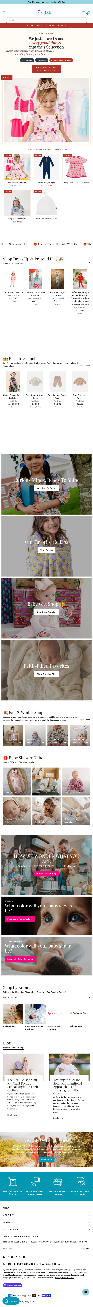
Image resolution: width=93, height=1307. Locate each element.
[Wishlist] (83, 12)
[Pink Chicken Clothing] (57, 1014)
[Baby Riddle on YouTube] (23, 1257)
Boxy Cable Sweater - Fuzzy (35, 397)
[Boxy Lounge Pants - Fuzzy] (57, 381)
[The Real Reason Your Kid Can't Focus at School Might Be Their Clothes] (23, 1067)
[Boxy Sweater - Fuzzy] (80, 381)
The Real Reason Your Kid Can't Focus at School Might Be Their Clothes (22, 1085)
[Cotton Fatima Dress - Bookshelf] (13, 381)
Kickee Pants (9, 1026)
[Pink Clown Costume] (13, 279)
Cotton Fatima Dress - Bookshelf (13, 397)
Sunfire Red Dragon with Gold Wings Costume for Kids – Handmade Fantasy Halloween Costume (79, 298)
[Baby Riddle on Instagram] (8, 1257)
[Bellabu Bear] (80, 1014)
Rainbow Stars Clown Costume (35, 294)
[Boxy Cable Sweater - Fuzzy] (35, 381)
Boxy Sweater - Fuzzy (80, 397)
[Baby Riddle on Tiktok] (16, 1257)
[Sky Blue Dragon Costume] (57, 279)
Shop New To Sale (46, 69)
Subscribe (85, 1249)
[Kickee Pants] (13, 1014)
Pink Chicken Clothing (53, 1028)
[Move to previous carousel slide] (82, 263)
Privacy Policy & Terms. (64, 1277)
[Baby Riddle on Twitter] (20, 1257)
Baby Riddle (30, 1301)
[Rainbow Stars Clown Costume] (35, 279)
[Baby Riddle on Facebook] (4, 1257)
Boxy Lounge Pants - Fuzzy (57, 397)
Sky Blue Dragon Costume (58, 294)
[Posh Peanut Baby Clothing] (35, 1014)
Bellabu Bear (76, 1026)
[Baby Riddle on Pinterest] (12, 1257)
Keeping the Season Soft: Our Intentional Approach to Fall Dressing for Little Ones (67, 1087)
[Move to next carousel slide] (88, 263)
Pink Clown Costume (13, 292)
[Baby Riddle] (44, 12)
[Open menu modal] (4, 12)
